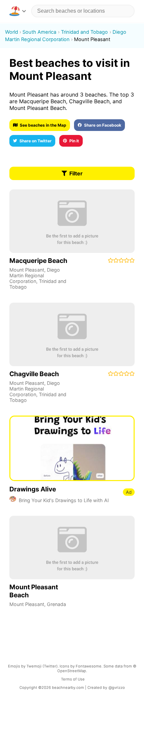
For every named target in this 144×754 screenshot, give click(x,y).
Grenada (56, 604)
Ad (129, 492)
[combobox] (83, 11)
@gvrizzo (117, 687)
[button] (17, 11)
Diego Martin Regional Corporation (34, 275)
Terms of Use (73, 679)
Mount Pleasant (26, 270)
